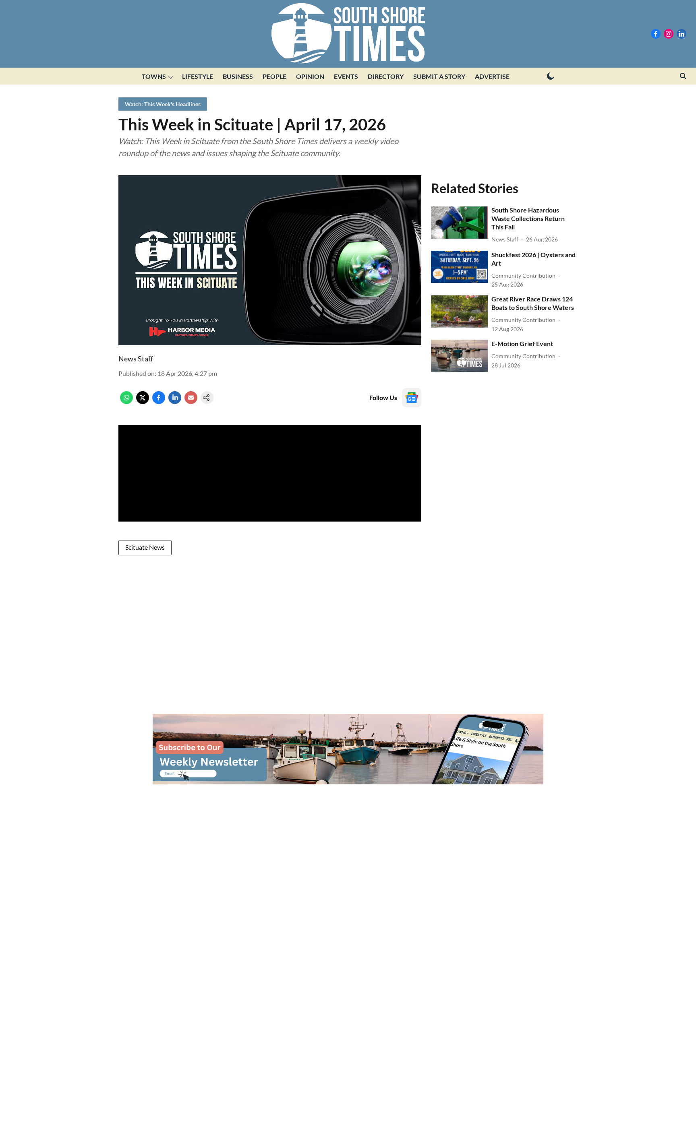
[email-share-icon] (190, 401)
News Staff (135, 358)
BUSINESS (238, 76)
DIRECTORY (386, 76)
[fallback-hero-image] (459, 222)
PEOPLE (274, 76)
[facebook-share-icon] (158, 401)
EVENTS (346, 76)
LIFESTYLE (197, 76)
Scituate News (145, 547)
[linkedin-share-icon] (174, 401)
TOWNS (154, 76)
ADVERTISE (492, 76)
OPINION (310, 76)
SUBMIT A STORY (439, 76)
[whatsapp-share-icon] (126, 401)
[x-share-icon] (142, 401)
